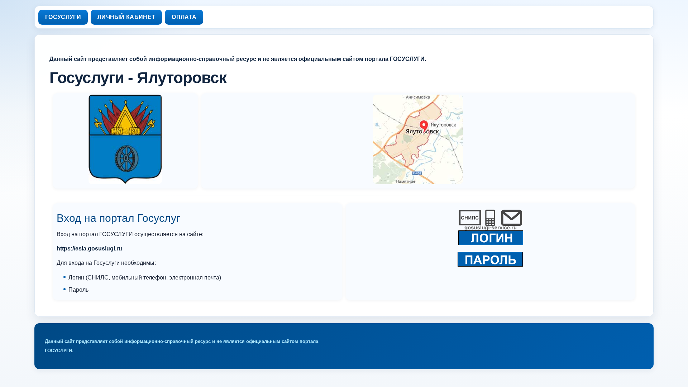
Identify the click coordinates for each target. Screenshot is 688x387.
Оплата (184, 17)
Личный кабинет (126, 17)
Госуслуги (63, 17)
